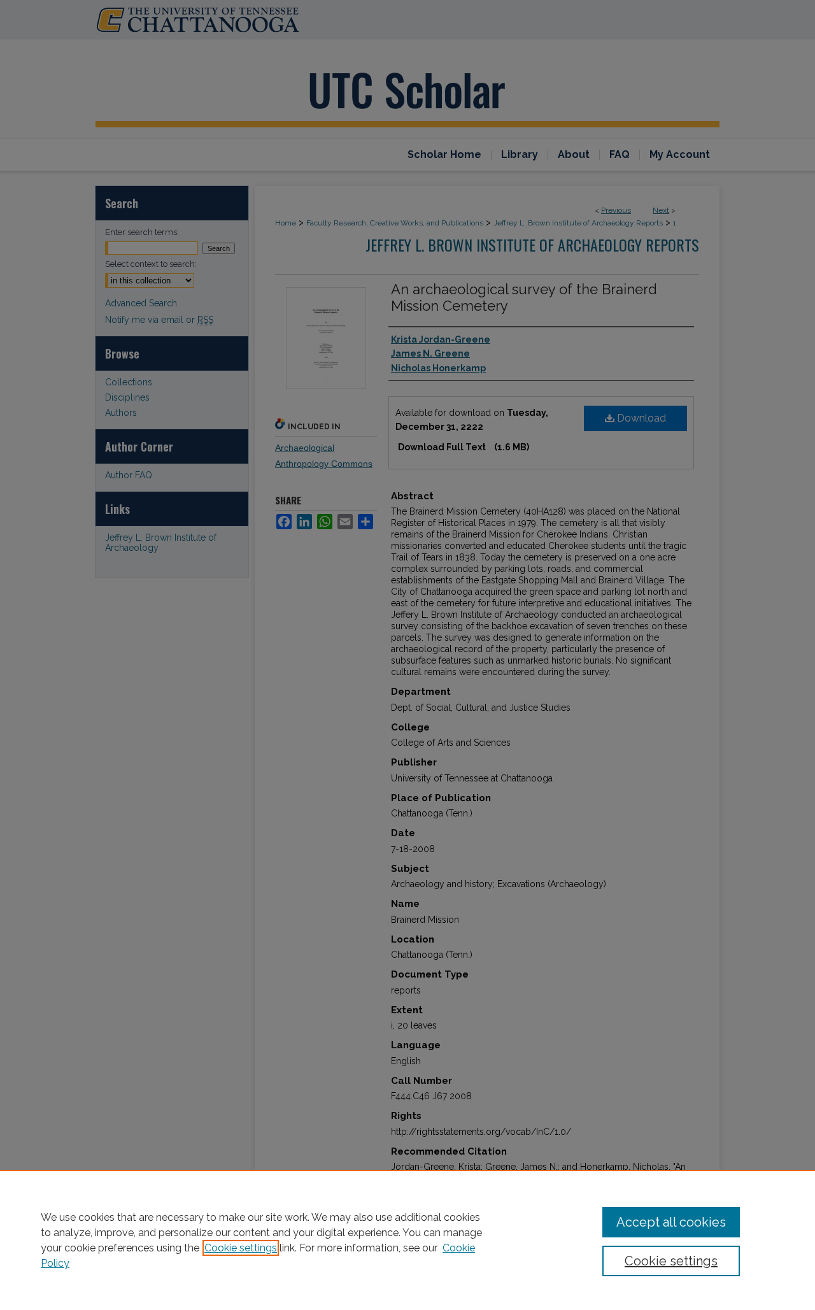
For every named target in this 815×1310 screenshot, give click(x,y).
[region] (407, 1240)
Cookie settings (240, 1248)
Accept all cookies (671, 1222)
